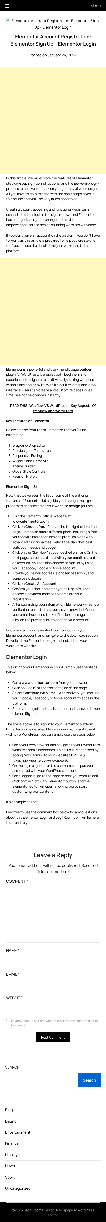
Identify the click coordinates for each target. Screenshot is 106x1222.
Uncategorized (18, 1188)
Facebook (40, 698)
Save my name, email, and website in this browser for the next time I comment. (55, 1023)
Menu (95, 5)
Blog (9, 1109)
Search (12, 1067)
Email (12, 974)
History (11, 1154)
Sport (10, 1177)
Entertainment (17, 1132)
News (10, 1165)
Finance (12, 1143)
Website (14, 998)
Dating (11, 1121)
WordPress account (61, 770)
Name (12, 950)
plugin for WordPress (22, 374)
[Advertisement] (53, 120)
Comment (17, 881)
